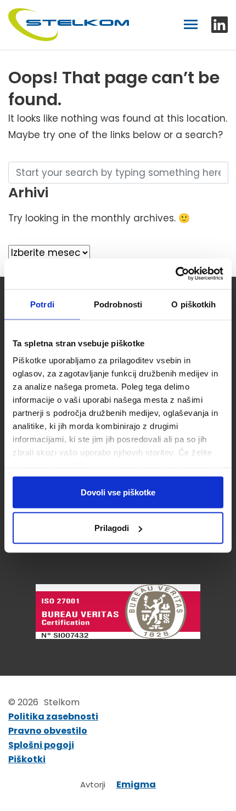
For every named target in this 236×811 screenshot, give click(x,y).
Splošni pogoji (41, 745)
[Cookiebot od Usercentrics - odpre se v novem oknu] (175, 274)
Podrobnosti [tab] (118, 304)
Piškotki (27, 759)
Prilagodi (111, 528)
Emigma (136, 784)
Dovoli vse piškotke (118, 491)
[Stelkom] (68, 24)
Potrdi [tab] (42, 304)
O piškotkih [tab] (193, 304)
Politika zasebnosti (53, 716)
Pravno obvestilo (47, 731)
